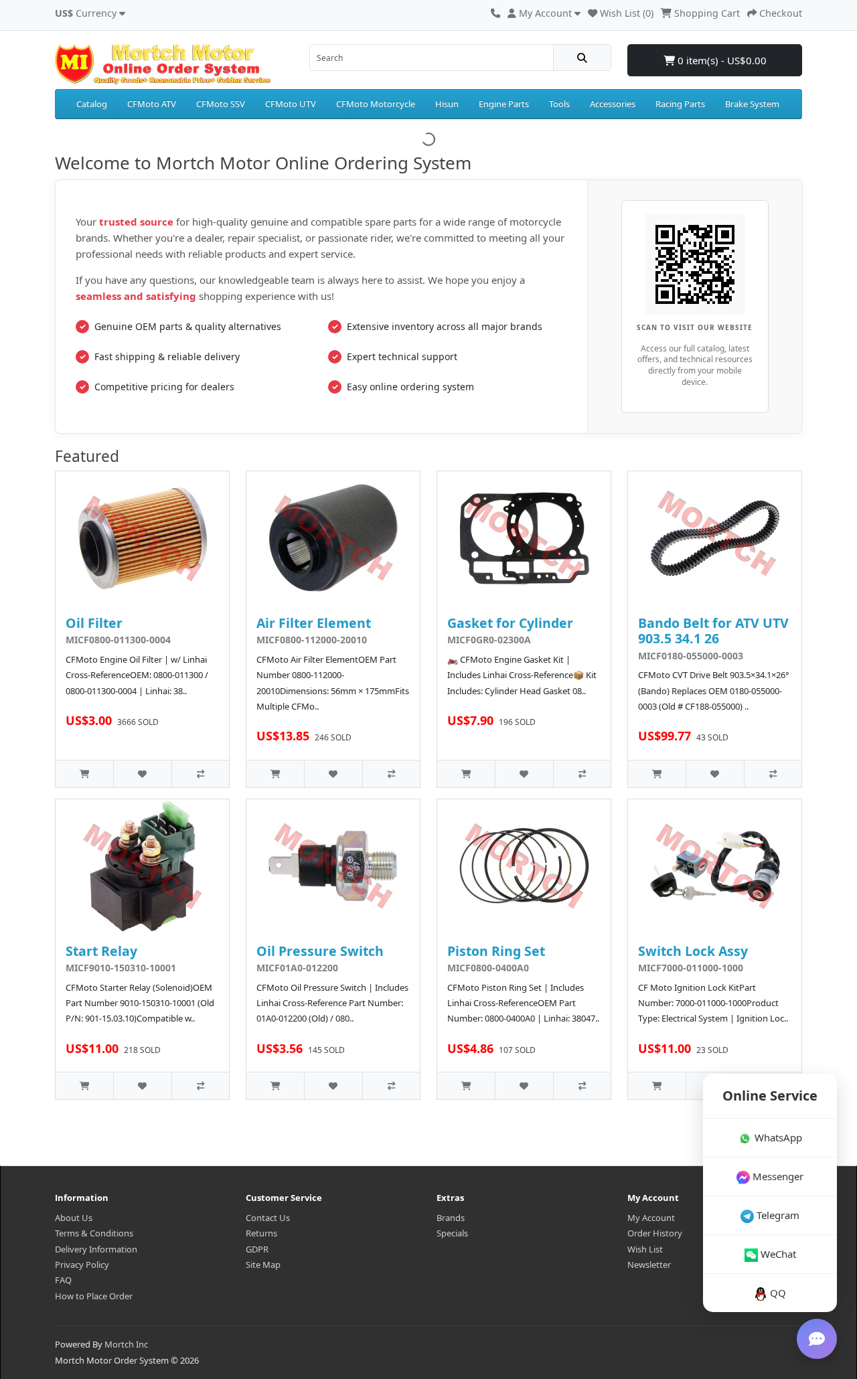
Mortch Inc (126, 1344)
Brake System (752, 104)
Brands (451, 1218)
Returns (261, 1233)
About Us (73, 1218)
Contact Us (268, 1218)
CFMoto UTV (290, 104)
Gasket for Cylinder (510, 623)
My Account (651, 1218)
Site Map (263, 1265)
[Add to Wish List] (142, 773)
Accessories (612, 104)
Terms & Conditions (94, 1233)
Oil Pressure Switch (320, 951)
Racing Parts (680, 104)
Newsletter (649, 1265)
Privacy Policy (82, 1265)
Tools (559, 104)
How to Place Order (94, 1296)
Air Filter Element (313, 623)
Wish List (645, 1249)
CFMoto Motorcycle (375, 104)
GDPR (257, 1249)
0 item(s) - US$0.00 (721, 60)
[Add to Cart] (84, 773)
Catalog (91, 104)
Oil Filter (94, 623)
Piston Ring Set (496, 951)
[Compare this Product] (200, 773)
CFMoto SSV (220, 104)
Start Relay (101, 951)
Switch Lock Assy (693, 951)
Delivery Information (96, 1249)
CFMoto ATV (151, 104)
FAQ (63, 1280)
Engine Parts (504, 104)
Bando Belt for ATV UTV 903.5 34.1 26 (713, 630)
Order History (654, 1233)
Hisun (447, 104)
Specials (452, 1233)
